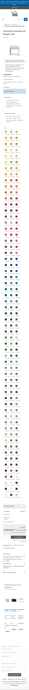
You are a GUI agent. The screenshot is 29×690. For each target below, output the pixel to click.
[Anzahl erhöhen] (8, 537)
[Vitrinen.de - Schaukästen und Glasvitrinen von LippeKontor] (14, 14)
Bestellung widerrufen (14, 674)
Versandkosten (14, 685)
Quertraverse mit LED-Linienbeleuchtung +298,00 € (13, 103)
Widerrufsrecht (21, 679)
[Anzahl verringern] (4, 537)
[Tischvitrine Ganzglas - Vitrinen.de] (14, 49)
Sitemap (5, 679)
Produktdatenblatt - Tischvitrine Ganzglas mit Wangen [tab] (13, 567)
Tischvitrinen (6, 87)
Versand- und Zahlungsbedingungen (11, 681)
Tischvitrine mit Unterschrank (7, 610)
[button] (3, 608)
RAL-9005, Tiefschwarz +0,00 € (13, 118)
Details (7, 631)
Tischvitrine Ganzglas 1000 (21, 610)
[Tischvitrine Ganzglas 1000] (21, 599)
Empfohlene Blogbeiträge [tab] (9, 572)
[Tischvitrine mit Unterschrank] (7, 599)
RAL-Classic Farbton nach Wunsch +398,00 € (14, 121)
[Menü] (3, 19)
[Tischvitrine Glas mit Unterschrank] (14, 599)
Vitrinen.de (6, 24)
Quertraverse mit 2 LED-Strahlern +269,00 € (14, 106)
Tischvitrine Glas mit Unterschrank (13, 610)
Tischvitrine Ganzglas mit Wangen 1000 (14, 26)
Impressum (23, 681)
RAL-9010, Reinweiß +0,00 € (13, 116)
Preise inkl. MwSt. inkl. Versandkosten (12, 76)
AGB (16, 679)
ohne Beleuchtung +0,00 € (12, 100)
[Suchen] (18, 19)
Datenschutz (11, 679)
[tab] (14, 557)
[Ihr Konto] (22, 19)
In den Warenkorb (18, 537)
